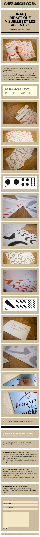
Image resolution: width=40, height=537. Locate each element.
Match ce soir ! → (31, 534)
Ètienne (28, 443)
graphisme (13, 30)
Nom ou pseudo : (7, 499)
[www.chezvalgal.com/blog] (20, 4)
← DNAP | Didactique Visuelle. (12, 534)
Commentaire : (7, 511)
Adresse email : (7, 503)
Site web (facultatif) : (9, 507)
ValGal (31, 433)
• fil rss (27, 30)
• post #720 (21, 30)
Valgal (10, 28)
